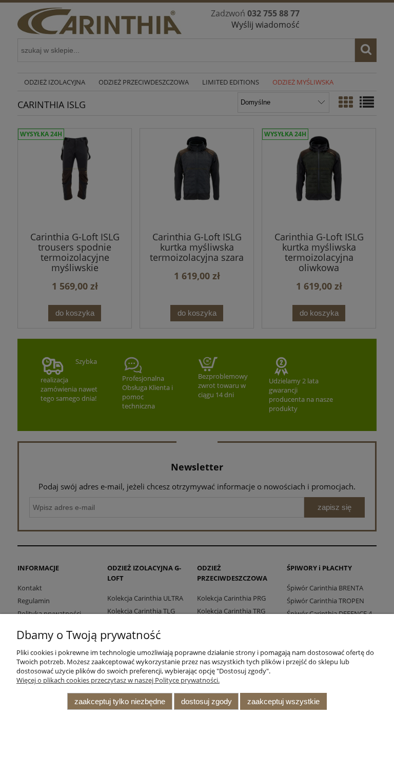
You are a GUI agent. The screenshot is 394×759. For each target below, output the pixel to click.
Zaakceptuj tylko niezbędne (119, 701)
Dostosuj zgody (206, 701)
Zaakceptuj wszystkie (283, 701)
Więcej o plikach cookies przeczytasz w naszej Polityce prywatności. (118, 680)
